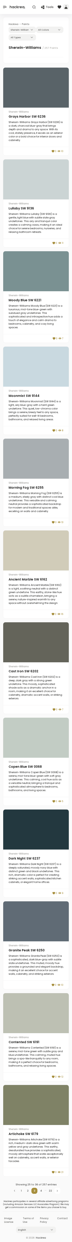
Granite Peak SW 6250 (27, 950)
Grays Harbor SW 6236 (27, 116)
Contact (62, 1218)
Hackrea (41, 1237)
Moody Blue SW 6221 (25, 300)
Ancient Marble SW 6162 (28, 579)
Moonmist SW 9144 (24, 396)
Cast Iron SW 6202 (23, 671)
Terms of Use (28, 1220)
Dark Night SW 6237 (24, 858)
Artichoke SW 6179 (23, 1134)
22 (50, 1191)
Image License (8, 1220)
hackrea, (17, 6)
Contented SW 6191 (24, 1042)
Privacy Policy (44, 1220)
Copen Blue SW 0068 (25, 767)
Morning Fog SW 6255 (26, 487)
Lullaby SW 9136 (21, 208)
